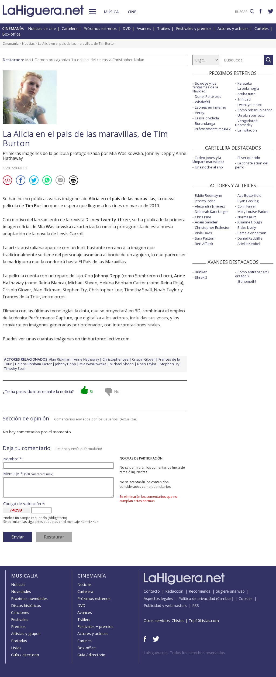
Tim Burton (37, 206)
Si (91, 391)
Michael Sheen (82, 283)
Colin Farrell (246, 206)
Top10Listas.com (204, 620)
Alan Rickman (46, 290)
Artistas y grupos (25, 633)
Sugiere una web (230, 591)
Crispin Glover (17, 290)
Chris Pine (203, 217)
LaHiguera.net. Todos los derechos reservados (184, 652)
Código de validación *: (24, 503)
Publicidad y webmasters (165, 605)
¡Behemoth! (246, 281)
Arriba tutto (246, 93)
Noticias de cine (42, 28)
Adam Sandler (206, 222)
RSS (195, 605)
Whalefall (202, 101)
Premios (18, 626)
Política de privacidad (196, 598)
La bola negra (248, 88)
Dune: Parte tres (208, 96)
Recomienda (200, 591)
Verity (199, 112)
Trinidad (244, 99)
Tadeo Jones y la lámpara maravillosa (208, 159)
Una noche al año (209, 167)
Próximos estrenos (100, 28)
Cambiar (224, 598)
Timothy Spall (138, 290)
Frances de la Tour (21, 297)
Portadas (19, 640)
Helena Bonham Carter (122, 283)
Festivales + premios (95, 626)
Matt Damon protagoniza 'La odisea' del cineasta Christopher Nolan (84, 59)
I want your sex (249, 104)
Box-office (11, 34)
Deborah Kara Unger (211, 211)
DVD (127, 28)
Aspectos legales (158, 598)
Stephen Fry (75, 290)
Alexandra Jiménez (210, 206)
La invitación (247, 130)
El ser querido (248, 157)
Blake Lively (246, 227)
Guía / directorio (25, 654)
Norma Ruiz (246, 217)
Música (111, 11)
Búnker (201, 272)
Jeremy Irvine (205, 200)
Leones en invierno (210, 107)
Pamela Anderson (251, 232)
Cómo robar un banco (254, 110)
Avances (144, 28)
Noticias (28, 43)
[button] (92, 11)
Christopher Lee (105, 290)
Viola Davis (203, 232)
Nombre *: (13, 459)
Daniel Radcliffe (250, 238)
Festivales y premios (194, 28)
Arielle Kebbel (248, 243)
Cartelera (70, 28)
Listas (16, 647)
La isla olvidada (207, 118)
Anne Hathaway (86, 359)
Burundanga (205, 123)
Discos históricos (26, 605)
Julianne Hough (249, 222)
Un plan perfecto (251, 115)
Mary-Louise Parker (253, 211)
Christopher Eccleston (212, 227)
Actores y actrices (233, 28)
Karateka (244, 83)
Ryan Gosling (247, 200)
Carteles (261, 28)
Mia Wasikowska (54, 227)
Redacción (174, 591)
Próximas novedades (29, 598)
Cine (132, 11)
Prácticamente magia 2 (213, 128)
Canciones (20, 612)
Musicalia (24, 575)
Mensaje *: (28, 473)
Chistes (178, 620)
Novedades (21, 591)
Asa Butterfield (249, 195)
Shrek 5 (201, 277)
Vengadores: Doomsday (246, 122)
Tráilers (163, 28)
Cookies (246, 598)
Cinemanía (11, 43)
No (116, 391)
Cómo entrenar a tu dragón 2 (252, 274)
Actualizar (128, 419)
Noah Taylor (167, 290)
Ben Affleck (204, 243)
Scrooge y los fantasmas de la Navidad (205, 87)
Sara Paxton (204, 238)
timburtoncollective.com (105, 339)
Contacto (152, 591)
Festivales (19, 619)
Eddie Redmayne (208, 195)
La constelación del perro (251, 165)
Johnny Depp (107, 276)
